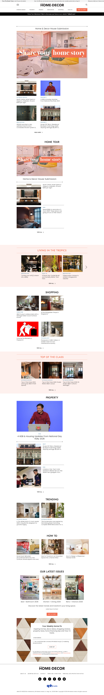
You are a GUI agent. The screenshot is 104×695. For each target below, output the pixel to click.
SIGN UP (52, 647)
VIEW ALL (39, 232)
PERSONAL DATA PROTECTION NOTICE (73, 673)
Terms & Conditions (56, 653)
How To (70, 9)
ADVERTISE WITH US (33, 673)
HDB (44, 207)
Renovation (50, 9)
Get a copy (82, 9)
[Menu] (18, 5)
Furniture (20, 312)
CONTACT (43, 673)
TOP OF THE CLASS (52, 357)
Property (32, 9)
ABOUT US (23, 673)
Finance (41, 9)
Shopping (61, 9)
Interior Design (21, 9)
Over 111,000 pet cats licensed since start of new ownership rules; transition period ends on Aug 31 (28, 1)
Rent (44, 444)
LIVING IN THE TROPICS (52, 250)
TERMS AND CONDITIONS (54, 673)
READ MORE (38, 132)
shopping (52, 292)
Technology (45, 338)
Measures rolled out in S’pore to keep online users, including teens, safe (75, 1)
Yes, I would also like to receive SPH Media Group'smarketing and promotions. (51, 642)
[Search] (86, 5)
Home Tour (52, 142)
